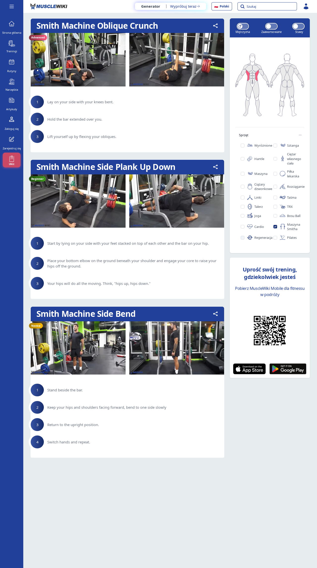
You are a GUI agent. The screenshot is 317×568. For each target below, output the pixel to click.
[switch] (242, 26)
